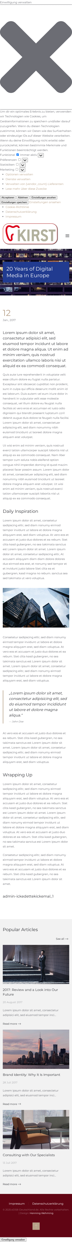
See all (60, 938)
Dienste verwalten (18, 179)
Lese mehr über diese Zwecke (26, 188)
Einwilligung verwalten (13, 1239)
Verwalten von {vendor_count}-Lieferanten (35, 184)
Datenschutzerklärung (21, 211)
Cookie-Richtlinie (17, 207)
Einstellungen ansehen (44, 197)
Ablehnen (23, 197)
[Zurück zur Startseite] (31, 236)
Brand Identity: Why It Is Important (31, 1075)
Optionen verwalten (19, 174)
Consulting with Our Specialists (29, 1155)
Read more (10, 1023)
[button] (36, 57)
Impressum (13, 216)
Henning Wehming (41, 1213)
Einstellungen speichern (14, 202)
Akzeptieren (7, 197)
